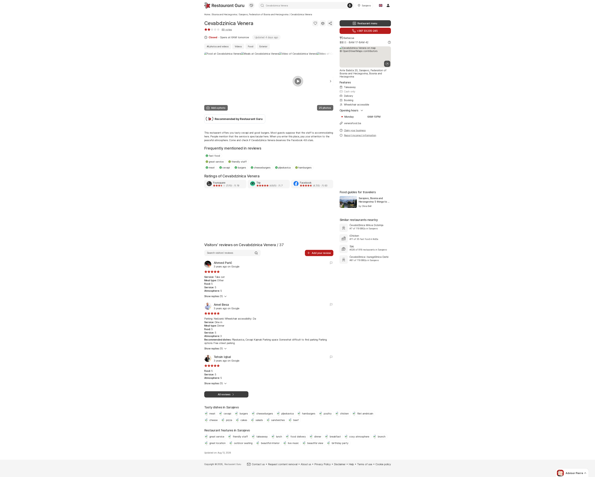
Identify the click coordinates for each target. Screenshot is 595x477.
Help (351, 464)
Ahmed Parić (223, 263)
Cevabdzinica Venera (228, 23)
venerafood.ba (352, 123)
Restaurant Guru (232, 464)
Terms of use (364, 464)
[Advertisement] (268, 216)
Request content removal (282, 464)
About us (306, 464)
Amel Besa (221, 304)
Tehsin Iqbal (222, 357)
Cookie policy (383, 464)
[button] (330, 81)
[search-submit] (262, 5)
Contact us (258, 464)
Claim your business (355, 130)
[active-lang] (380, 5)
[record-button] (349, 5)
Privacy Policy (322, 464)
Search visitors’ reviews (220, 252)
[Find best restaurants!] (224, 5)
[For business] (251, 5)
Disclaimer (339, 464)
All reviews (224, 394)
